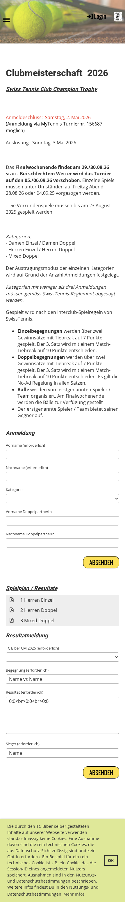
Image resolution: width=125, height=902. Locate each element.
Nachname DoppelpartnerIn (30, 534)
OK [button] (111, 860)
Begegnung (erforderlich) (27, 670)
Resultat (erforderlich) (24, 692)
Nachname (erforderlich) (27, 467)
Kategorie (14, 489)
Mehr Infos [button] (74, 894)
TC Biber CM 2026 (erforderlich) (32, 648)
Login (100, 16)
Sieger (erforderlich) (23, 743)
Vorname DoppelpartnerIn (29, 511)
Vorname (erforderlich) (25, 445)
